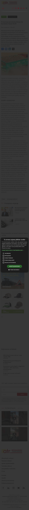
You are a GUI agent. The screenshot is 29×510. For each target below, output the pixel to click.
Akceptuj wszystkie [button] (14, 266)
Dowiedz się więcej (6, 248)
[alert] (14, 255)
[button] (14, 250)
